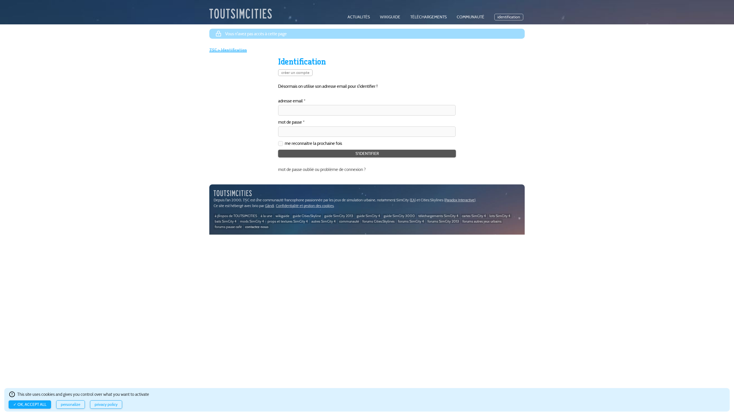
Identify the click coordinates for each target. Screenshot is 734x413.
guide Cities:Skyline (307, 216)
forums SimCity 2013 (443, 221)
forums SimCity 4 (411, 221)
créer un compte (295, 72)
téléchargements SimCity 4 (438, 216)
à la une (266, 216)
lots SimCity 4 (499, 216)
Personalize (70, 404)
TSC (213, 49)
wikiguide (390, 17)
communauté (470, 17)
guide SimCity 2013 (338, 216)
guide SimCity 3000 (399, 216)
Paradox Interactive (460, 200)
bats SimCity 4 (226, 221)
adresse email (290, 101)
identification (508, 17)
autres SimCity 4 (323, 221)
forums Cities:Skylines (378, 221)
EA (413, 200)
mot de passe (290, 122)
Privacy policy (106, 404)
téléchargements (428, 17)
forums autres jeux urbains (481, 221)
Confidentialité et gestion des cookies (305, 206)
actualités (359, 17)
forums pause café (228, 227)
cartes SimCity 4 (474, 216)
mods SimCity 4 (252, 221)
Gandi (269, 206)
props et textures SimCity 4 (288, 221)
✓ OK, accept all (29, 404)
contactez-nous (256, 227)
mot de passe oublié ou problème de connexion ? (322, 169)
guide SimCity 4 (368, 216)
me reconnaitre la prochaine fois (313, 143)
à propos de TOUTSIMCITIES (236, 216)
